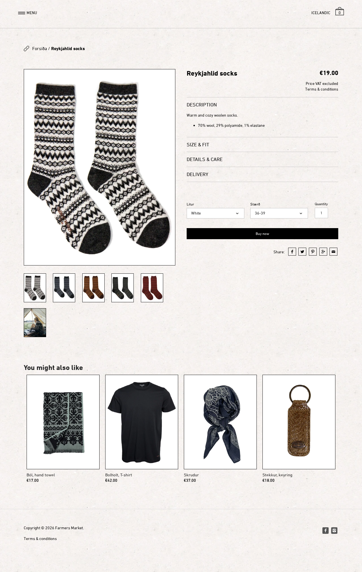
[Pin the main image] (313, 252)
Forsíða (39, 48)
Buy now (262, 233)
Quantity (321, 204)
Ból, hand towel (41, 474)
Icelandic (320, 12)
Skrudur (191, 474)
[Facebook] (325, 530)
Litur (190, 204)
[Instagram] (334, 530)
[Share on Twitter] (302, 252)
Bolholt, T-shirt (118, 474)
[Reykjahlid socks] (99, 167)
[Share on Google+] (323, 252)
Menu (32, 12)
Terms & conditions (321, 89)
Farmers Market (69, 527)
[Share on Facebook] (292, 252)
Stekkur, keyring (277, 474)
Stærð (255, 204)
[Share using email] (333, 252)
